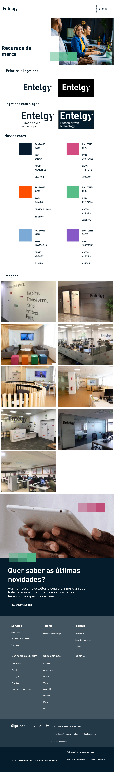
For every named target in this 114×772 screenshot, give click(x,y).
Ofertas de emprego (52, 633)
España (46, 663)
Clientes (15, 682)
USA (45, 708)
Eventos (79, 646)
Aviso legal (71, 767)
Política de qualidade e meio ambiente (66, 727)
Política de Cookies (98, 759)
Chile (45, 682)
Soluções (15, 632)
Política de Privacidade (76, 759)
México (46, 695)
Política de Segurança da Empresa (80, 752)
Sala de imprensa (83, 640)
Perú (45, 702)
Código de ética (90, 734)
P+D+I (14, 670)
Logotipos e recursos (21, 689)
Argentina (48, 670)
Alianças (15, 676)
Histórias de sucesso (20, 638)
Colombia (47, 689)
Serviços (15, 644)
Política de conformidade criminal (64, 734)
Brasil (46, 676)
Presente (79, 633)
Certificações (17, 663)
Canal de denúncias (59, 741)
